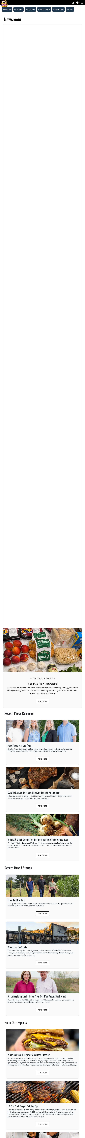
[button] (77, 2)
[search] (73, 2)
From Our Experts (44, 9)
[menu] (82, 2)
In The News (18, 9)
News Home (7, 9)
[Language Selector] (78, 2)
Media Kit (70, 9)
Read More (42, 701)
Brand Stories (30, 9)
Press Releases (58, 9)
